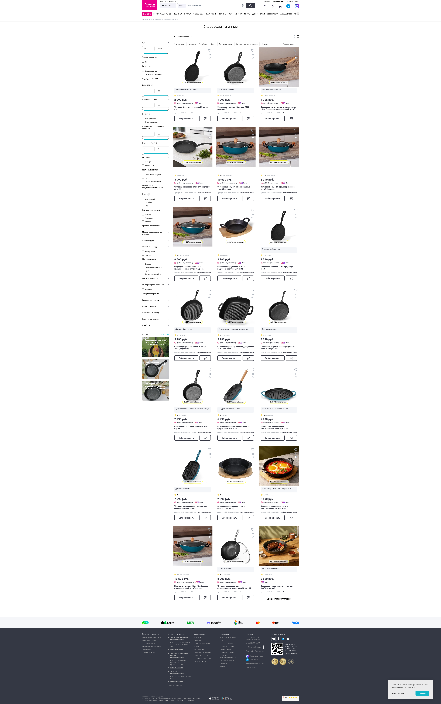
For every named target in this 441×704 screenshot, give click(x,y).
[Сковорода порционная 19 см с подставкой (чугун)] (236, 466)
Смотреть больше (175, 685)
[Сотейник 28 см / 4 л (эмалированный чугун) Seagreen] (236, 147)
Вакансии (223, 663)
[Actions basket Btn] (280, 6)
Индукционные (179, 44)
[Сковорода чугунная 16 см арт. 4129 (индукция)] (236, 67)
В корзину (205, 118)
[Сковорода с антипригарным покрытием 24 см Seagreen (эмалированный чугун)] (279, 67)
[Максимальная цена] (163, 48)
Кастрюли (211, 14)
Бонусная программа (202, 643)
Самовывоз (146, 649)
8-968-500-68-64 (176, 668)
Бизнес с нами (225, 649)
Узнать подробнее (399, 693)
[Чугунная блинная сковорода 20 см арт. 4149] (192, 67)
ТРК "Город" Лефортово (179, 637)
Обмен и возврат (148, 652)
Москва (267, 2)
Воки (213, 44)
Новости (223, 640)
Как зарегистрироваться (151, 637)
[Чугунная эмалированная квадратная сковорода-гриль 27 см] (192, 466)
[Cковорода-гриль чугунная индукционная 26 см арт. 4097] (236, 306)
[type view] (294, 36)
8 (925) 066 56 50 (253, 643)
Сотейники (203, 44)
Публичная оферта (227, 660)
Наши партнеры (200, 661)
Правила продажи (227, 652)
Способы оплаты (148, 643)
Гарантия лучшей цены (202, 652)
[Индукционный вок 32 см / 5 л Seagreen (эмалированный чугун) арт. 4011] (192, 546)
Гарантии (197, 640)
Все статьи (165, 334)
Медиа (222, 666)
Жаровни (265, 44)
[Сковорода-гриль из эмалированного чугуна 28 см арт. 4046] (236, 386)
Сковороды (198, 14)
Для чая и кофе (243, 14)
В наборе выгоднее (162, 14)
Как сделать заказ (149, 640)
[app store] (214, 700)
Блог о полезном (226, 643)
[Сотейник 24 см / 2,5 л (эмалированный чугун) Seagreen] (279, 147)
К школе (147, 14)
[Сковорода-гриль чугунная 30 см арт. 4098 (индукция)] (192, 306)
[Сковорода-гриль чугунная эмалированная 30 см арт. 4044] (279, 386)
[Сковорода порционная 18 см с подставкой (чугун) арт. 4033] (279, 466)
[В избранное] (209, 50)
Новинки (178, 14)
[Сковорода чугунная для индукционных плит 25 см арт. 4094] (279, 306)
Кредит (196, 646)
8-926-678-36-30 (176, 650)
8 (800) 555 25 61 (277, 2)
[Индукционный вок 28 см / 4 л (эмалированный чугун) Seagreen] (192, 227)
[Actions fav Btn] (272, 6)
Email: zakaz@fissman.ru (255, 651)
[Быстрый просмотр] (209, 58)
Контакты (198, 637)
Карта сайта (251, 667)
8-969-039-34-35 (176, 681)
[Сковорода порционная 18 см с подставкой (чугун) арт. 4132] (236, 227)
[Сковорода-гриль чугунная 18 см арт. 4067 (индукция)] (279, 546)
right (298, 13)
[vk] (273, 639)
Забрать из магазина (168, 2)
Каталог (169, 5)
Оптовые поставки (227, 646)
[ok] (278, 639)
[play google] (227, 700)
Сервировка (272, 14)
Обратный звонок (254, 647)
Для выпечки (258, 14)
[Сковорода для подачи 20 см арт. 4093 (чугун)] (192, 386)
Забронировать (186, 118)
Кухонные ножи (225, 14)
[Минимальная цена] (148, 48)
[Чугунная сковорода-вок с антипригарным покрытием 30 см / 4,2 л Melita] (236, 546)
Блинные (192, 44)
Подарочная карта (201, 655)
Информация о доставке (151, 646)
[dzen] (288, 639)
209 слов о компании (228, 637)
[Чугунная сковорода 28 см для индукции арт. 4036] (192, 147)
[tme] (283, 639)
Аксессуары (286, 14)
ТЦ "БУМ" (173, 671)
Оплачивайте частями (202, 658)
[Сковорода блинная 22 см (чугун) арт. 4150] (279, 227)
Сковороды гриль (225, 44)
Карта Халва (199, 649)
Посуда (187, 14)
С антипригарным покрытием (247, 44)
